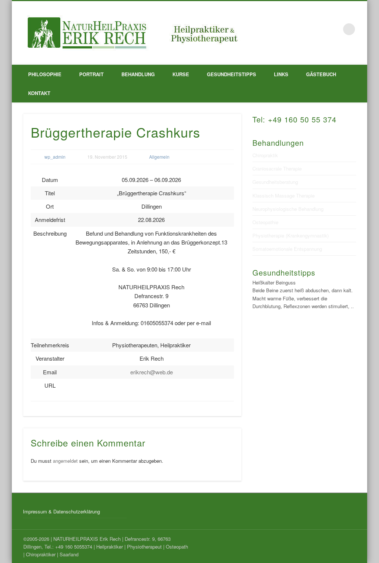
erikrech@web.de (151, 372)
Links (281, 74)
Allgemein (159, 157)
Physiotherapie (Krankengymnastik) (290, 235)
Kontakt (39, 93)
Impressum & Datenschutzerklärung (61, 511)
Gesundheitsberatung (275, 181)
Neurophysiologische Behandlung (287, 208)
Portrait (91, 74)
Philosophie (44, 74)
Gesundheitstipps (231, 74)
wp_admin (55, 157)
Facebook (334, 29)
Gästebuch (321, 74)
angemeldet (65, 460)
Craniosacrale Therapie (277, 168)
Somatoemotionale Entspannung (287, 248)
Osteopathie (265, 222)
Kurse (180, 74)
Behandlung (138, 74)
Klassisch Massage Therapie (283, 195)
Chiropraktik (265, 155)
